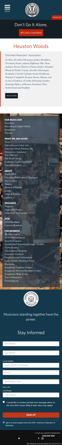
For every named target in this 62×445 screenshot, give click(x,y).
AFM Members (12, 222)
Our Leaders (11, 180)
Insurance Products (14, 254)
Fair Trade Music (13, 158)
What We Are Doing (16, 138)
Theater (9, 133)
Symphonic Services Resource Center (23, 270)
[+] (60, 444)
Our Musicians (13, 119)
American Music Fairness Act (19, 148)
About (8, 171)
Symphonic (10, 129)
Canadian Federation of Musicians (21, 177)
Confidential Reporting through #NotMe (24, 244)
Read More (12, 96)
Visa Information (13, 165)
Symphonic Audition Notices (18, 267)
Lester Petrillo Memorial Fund (19, 260)
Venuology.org (11, 280)
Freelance (10, 123)
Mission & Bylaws (13, 187)
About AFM (10, 174)
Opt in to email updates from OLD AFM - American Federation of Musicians (30, 424)
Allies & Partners (13, 194)
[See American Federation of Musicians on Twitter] (19, 438)
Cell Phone (7, 391)
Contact (8, 197)
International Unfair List (16, 145)
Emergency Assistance (15, 152)
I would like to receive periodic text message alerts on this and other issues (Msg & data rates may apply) (30, 403)
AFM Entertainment (15, 237)
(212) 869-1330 (48, 436)
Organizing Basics (13, 209)
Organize (10, 203)
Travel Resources (13, 277)
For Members (12, 231)
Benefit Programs (13, 241)
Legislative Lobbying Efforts (18, 161)
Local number (8, 361)
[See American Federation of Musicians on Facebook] (38, 438)
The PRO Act (11, 155)
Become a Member (31, 32)
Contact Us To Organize (16, 213)
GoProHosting (11, 247)
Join (7, 218)
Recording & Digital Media (17, 126)
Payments (9, 264)
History (8, 184)
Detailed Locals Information (18, 257)
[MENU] (7, 7)
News (7, 142)
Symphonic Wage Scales (16, 274)
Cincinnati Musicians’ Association (23, 55)
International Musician (16, 250)
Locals (8, 190)
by (43, 444)
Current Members (13, 225)
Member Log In (12, 234)
